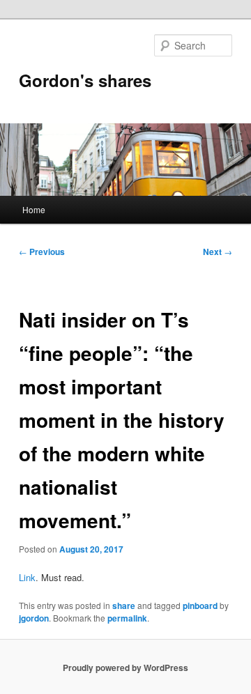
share (123, 605)
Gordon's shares (85, 80)
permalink (127, 618)
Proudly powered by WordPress (125, 667)
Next (217, 251)
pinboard (200, 605)
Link (27, 577)
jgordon (34, 618)
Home (33, 209)
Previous (42, 251)
